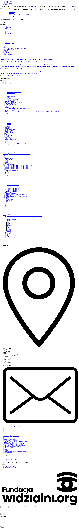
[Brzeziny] (11, 506)
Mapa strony (5, 4)
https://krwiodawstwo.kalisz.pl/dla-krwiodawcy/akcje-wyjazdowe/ (53, 524)
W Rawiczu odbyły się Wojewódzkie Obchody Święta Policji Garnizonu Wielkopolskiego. (21, 61)
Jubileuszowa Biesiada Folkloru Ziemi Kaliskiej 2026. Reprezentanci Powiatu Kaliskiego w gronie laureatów (26, 59)
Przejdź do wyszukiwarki (7, 3)
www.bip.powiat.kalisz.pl (15, 354)
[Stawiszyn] (73, 506)
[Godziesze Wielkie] (30, 506)
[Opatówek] (64, 506)
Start (3, 456)
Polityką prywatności (29, 6)
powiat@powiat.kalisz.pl (10, 424)
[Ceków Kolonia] (20, 506)
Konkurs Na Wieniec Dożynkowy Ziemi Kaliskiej (12, 68)
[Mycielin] (56, 506)
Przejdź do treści (6, 2)
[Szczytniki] (4, 507)
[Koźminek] (40, 506)
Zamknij (71, 6)
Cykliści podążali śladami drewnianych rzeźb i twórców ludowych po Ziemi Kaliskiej (20, 71)
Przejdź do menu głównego (8, 1)
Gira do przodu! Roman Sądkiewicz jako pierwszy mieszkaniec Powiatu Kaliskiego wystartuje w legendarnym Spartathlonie (29, 64)
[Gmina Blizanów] (4, 506)
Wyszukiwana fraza (4, 19)
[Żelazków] (11, 507)
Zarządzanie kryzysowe (7, 458)
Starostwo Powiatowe (7, 457)
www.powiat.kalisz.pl (7, 354)
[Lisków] (49, 506)
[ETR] (8, 75)
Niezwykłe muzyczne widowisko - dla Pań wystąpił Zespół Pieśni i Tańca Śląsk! (19, 73)
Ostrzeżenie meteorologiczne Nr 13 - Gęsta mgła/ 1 (12, 459)
